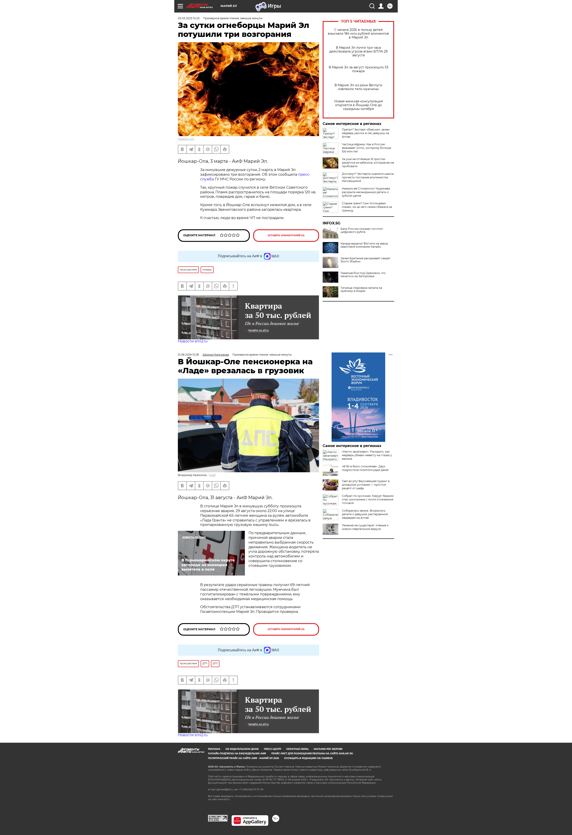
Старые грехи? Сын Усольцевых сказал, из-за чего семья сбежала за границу (367, 207)
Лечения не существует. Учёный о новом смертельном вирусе (365, 527)
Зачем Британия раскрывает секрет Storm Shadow (365, 260)
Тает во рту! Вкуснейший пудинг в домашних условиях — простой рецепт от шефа (365, 484)
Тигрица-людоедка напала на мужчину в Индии (361, 289)
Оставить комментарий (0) (286, 235)
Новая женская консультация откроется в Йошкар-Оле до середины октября (358, 105)
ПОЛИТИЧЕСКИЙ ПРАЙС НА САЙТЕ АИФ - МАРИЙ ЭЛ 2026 (243, 758)
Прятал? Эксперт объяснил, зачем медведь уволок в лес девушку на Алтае (365, 133)
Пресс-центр (272, 749)
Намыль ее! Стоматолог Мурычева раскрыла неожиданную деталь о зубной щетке (366, 192)
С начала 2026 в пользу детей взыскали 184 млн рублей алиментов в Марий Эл (358, 33)
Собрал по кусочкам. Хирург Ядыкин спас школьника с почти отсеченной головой (368, 499)
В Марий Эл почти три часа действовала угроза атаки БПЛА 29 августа (358, 51)
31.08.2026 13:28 (188, 354)
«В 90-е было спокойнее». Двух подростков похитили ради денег (365, 468)
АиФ (212, 475)
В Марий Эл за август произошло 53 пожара (358, 69)
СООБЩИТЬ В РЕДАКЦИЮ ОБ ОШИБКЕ (308, 758)
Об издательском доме (242, 749)
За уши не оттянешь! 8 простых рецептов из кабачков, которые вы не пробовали (368, 162)
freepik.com (186, 139)
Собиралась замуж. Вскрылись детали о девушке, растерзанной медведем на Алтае (365, 514)
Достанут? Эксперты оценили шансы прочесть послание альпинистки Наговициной (368, 177)
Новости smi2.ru (193, 341)
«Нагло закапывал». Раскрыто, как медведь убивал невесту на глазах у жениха (367, 455)
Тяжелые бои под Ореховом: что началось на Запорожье (363, 275)
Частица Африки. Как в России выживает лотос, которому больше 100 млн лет (366, 148)
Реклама (214, 749)
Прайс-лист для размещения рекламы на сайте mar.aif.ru (312, 753)
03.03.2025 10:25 (189, 18)
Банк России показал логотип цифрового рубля (362, 230)
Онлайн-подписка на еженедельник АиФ (237, 753)
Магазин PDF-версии (328, 749)
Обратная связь (297, 749)
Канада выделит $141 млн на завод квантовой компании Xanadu (364, 245)
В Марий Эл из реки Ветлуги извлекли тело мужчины (358, 87)
